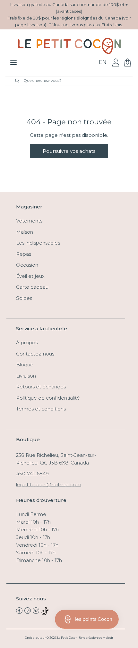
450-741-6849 (32, 474)
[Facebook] (19, 612)
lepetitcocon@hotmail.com (48, 484)
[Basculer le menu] (13, 62)
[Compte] (116, 62)
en (103, 62)
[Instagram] (27, 612)
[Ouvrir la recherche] (13, 80)
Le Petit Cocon (67, 637)
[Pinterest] (36, 612)
